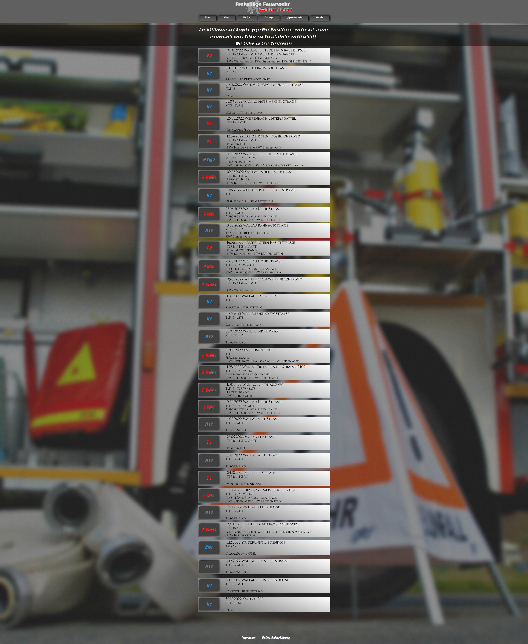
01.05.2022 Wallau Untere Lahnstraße (261, 154)
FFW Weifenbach (240, 291)
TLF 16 (231, 89)
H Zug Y (209, 160)
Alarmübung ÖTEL (241, 554)
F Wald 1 (209, 177)
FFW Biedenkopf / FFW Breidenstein (254, 220)
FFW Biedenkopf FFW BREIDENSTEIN (255, 254)
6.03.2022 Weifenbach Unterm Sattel (262, 118)
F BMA (209, 214)
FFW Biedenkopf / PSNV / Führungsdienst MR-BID (265, 165)
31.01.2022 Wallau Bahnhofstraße (256, 68)
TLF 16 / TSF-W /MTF (240, 265)
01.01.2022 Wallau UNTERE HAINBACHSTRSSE (266, 50)
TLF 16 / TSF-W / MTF (242, 140)
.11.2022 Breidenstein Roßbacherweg (265, 524)
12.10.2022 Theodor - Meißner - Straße (261, 490)
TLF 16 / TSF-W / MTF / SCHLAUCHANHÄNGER (261, 54)
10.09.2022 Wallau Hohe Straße (254, 401)
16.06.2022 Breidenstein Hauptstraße (261, 242)
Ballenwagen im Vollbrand (248, 374)
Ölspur (231, 96)
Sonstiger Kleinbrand (245, 484)
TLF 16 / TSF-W (237, 176)
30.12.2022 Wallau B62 (244, 599)
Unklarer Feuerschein (245, 130)
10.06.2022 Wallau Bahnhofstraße (257, 225)
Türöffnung (236, 343)
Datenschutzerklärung (276, 637)
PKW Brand (236, 144)
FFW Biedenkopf (238, 237)
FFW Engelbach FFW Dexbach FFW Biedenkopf (263, 361)
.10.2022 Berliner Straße (253, 472)
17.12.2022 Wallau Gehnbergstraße (257, 561)
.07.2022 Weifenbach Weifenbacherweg (266, 279)
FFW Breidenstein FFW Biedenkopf (254, 148)
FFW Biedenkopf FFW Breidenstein (253, 378)
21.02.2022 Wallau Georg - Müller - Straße (264, 84)
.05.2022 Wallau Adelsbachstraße (262, 172)
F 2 (209, 56)
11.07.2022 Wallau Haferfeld (251, 296)
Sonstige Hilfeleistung (244, 113)
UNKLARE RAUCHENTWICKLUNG (252, 58)
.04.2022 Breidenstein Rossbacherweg (265, 136)
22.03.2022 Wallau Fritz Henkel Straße (261, 101)
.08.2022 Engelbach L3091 (252, 350)
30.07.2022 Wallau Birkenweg (252, 331)
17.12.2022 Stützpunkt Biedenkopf (256, 542)
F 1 (209, 124)
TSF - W (231, 547)
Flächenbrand (238, 358)
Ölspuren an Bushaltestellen (249, 201)
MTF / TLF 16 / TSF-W (241, 158)
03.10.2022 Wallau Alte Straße (253, 455)
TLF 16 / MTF (236, 123)
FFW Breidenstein (239, 396)
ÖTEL (209, 548)
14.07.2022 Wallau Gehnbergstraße (257, 313)
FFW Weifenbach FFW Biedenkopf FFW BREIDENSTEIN (269, 62)
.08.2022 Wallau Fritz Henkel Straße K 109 (266, 367)
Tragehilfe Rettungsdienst (248, 79)
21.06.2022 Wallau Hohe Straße (254, 261)
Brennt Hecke (238, 180)
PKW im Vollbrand (242, 250)
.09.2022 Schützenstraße (253, 436)
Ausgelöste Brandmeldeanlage (251, 217)
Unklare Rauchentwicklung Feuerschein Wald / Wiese (271, 532)
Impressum (248, 637)
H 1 (209, 73)
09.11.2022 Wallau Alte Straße (253, 507)
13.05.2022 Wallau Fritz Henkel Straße (261, 190)
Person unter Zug (240, 162)
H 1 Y (209, 231)
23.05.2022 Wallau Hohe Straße (254, 209)
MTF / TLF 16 (235, 72)
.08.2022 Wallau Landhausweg (256, 384)
